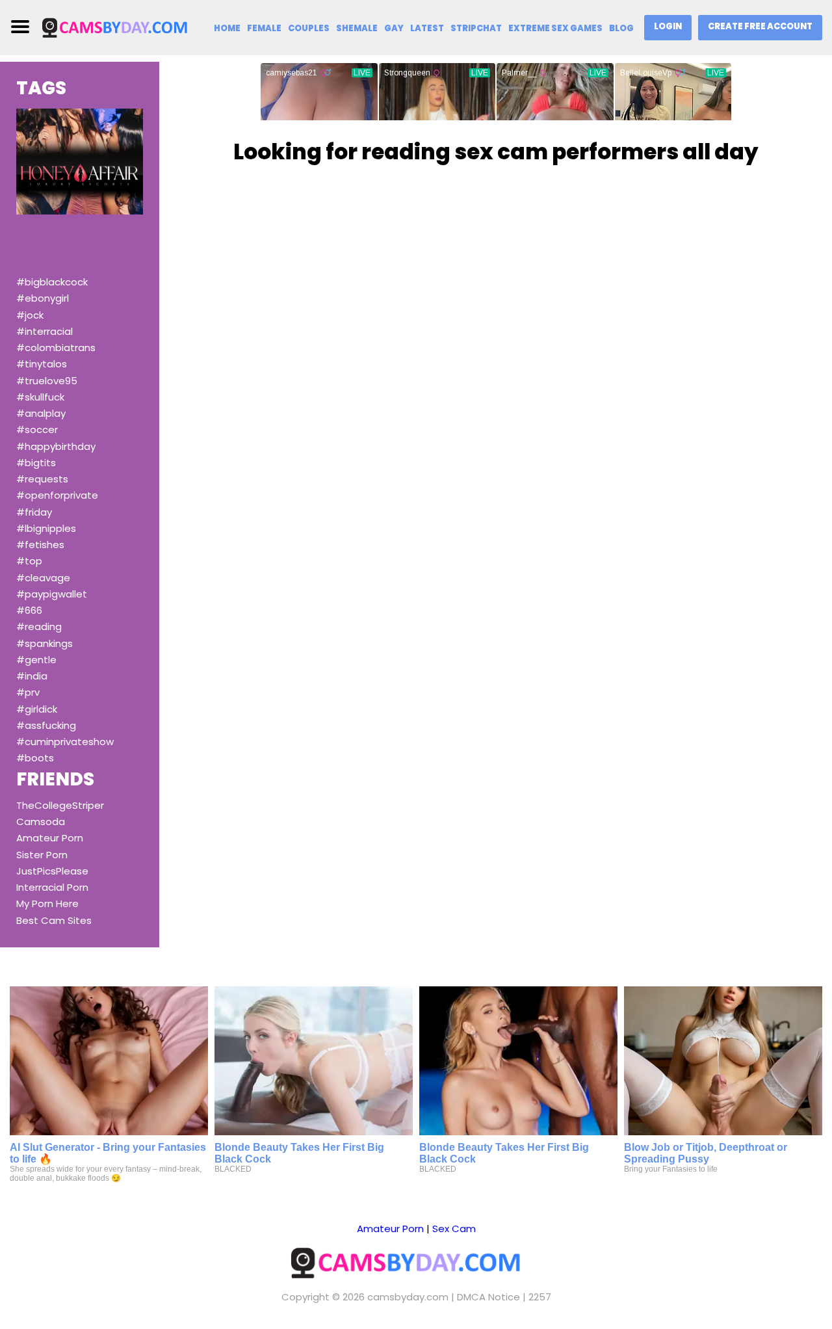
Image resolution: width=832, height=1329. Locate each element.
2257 (539, 1297)
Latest (427, 28)
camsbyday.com (407, 1297)
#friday (34, 512)
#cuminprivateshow (65, 741)
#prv (28, 692)
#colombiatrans (56, 347)
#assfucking (46, 725)
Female (264, 28)
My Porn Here (47, 903)
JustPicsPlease (52, 871)
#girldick (36, 709)
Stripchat (476, 28)
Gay (394, 28)
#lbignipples (46, 528)
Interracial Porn (52, 887)
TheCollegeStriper (60, 805)
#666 (29, 610)
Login (668, 26)
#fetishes (40, 544)
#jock (30, 315)
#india (31, 676)
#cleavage (43, 578)
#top (29, 561)
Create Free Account (760, 26)
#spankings (44, 643)
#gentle (36, 659)
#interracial (44, 331)
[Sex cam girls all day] (121, 27)
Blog (621, 28)
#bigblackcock (52, 282)
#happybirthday (56, 446)
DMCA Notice (488, 1297)
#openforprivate (57, 495)
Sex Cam (454, 1228)
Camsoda (40, 821)
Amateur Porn (49, 838)
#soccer (37, 429)
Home (227, 28)
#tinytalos (41, 364)
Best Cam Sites (54, 920)
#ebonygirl (42, 298)
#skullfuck (40, 397)
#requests (42, 479)
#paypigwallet (51, 594)
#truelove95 (46, 381)
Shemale (357, 28)
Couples (309, 28)
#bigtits (36, 462)
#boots (35, 758)
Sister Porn (42, 855)
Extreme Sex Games (555, 28)
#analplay (41, 413)
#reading (39, 626)
